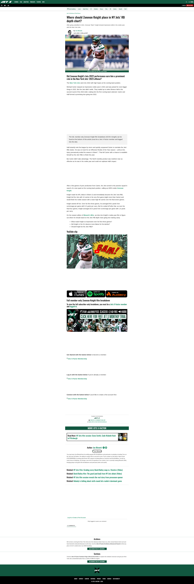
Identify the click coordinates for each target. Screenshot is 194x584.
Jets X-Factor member (118, 304)
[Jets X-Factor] (7, 2)
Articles (72, 13)
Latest (79, 9)
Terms (104, 579)
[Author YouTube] (106, 448)
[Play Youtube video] (97, 251)
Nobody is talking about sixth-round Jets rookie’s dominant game (98, 481)
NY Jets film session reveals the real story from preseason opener (98, 477)
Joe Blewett (78, 30)
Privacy (99, 579)
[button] (191, 2)
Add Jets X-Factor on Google (98, 422)
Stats (106, 9)
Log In (184, 5)
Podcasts (32, 2)
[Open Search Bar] (186, 2)
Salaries (115, 9)
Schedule (96, 9)
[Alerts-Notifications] (5, 5)
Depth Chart (85, 9)
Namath (120, 9)
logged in (73, 306)
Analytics (26, 2)
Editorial (93, 579)
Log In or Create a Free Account (76, 517)
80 (110, 9)
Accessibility (116, 579)
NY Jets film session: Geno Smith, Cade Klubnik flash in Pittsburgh (92, 437)
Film (21, 2)
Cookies (109, 579)
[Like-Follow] (8, 5)
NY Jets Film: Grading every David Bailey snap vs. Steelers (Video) (98, 469)
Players (39, 2)
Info (43, 2)
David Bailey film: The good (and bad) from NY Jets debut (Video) (98, 473)
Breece (101, 9)
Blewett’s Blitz (89, 215)
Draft (125, 9)
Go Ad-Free (190, 5)
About (75, 579)
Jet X (68, 13)
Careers (87, 579)
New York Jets (75, 83)
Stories (16, 2)
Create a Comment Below (97, 420)
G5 (91, 9)
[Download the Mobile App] (2, 5)
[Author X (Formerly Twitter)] (104, 448)
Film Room (77, 13)
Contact (81, 579)
